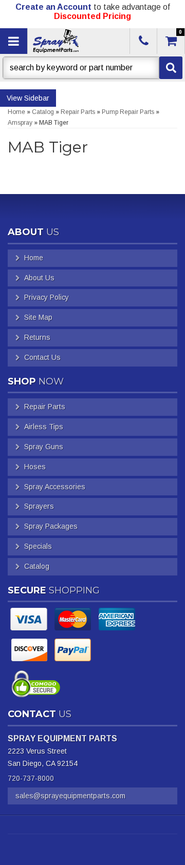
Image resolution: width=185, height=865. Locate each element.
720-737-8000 (31, 778)
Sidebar (36, 98)
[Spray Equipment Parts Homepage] (77, 41)
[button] (92, 67)
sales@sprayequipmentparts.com (70, 796)
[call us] (143, 41)
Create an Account (53, 7)
